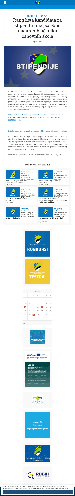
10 (25, 307)
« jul (24, 324)
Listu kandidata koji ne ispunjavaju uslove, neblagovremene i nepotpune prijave (37, 131)
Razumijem (38, 492)
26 (33, 315)
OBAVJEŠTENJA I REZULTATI (37, 16)
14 (42, 307)
